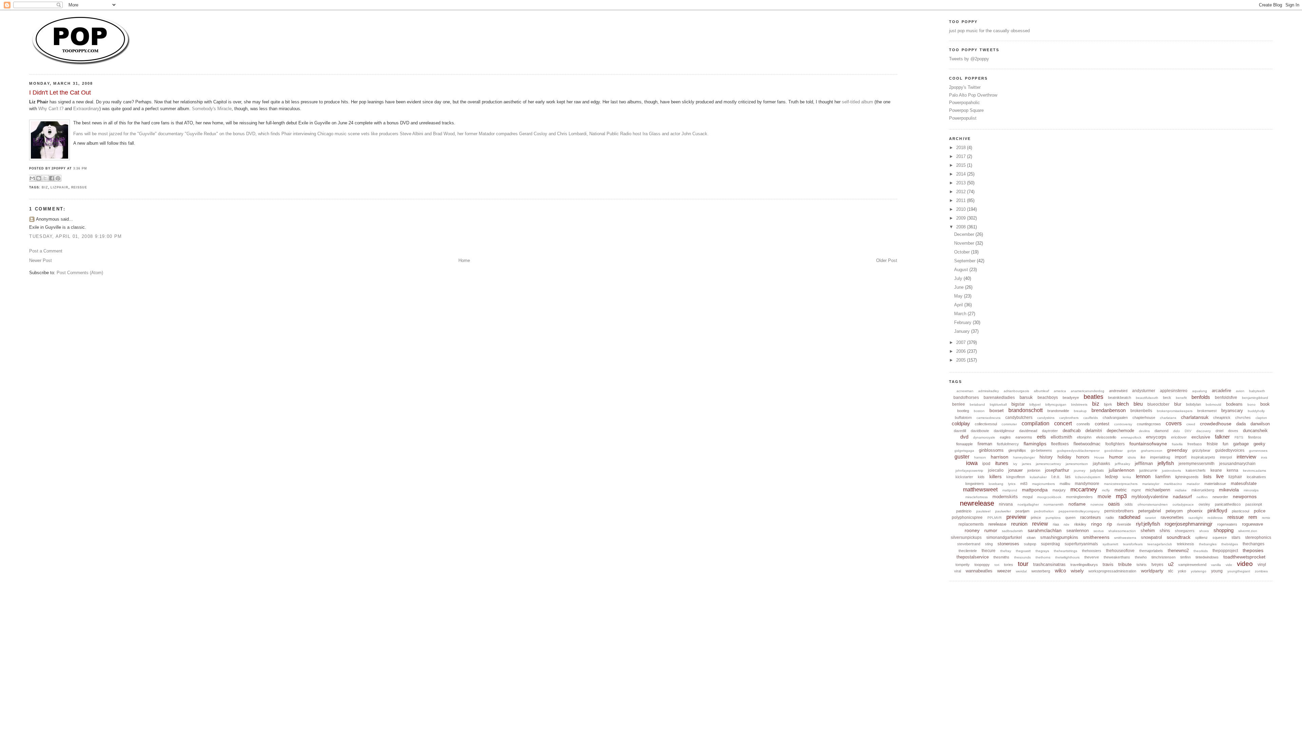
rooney (972, 530)
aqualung (1199, 391)
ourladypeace (1183, 504)
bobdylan (1193, 404)
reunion (1019, 524)
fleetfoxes (1060, 444)
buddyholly (1256, 411)
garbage (1241, 443)
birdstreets (1079, 404)
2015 (961, 165)
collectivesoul (986, 424)
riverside (1124, 524)
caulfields (1090, 418)
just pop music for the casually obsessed (989, 30)
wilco (1060, 570)
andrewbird (1118, 391)
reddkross (1215, 518)
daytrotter (1050, 431)
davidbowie (980, 431)
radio (1110, 517)
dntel (1219, 431)
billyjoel (1035, 404)
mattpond (1009, 490)
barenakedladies (999, 397)
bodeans (1234, 404)
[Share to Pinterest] (58, 178)
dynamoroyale (984, 437)
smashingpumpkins (1059, 537)
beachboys (1048, 397)
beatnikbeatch (1119, 397)
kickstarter (964, 477)
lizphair (59, 187)
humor (1116, 457)
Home (464, 260)
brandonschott (1025, 410)
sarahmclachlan (1045, 530)
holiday (1064, 457)
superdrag (1050, 544)
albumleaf (1041, 391)
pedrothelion (1044, 511)
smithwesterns (1125, 538)
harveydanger (1024, 457)
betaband (977, 404)
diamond (1161, 431)
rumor (990, 530)
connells (1083, 424)
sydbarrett (1110, 544)
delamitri (1093, 430)
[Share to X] (45, 178)
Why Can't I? (50, 108)
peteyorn (1174, 510)
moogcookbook (1049, 497)
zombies (1261, 571)
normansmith (1054, 504)
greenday (1177, 450)
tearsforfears (1133, 544)
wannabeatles (979, 570)
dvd (964, 437)
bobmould (1213, 404)
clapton (1261, 418)
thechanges (1253, 544)
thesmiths (1001, 557)
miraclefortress (976, 497)
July (959, 278)
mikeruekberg (1202, 490)
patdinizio (963, 511)
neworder (1220, 497)
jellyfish (1166, 463)
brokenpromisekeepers (1174, 411)
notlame (1077, 504)
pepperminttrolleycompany (1079, 511)
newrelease (977, 503)
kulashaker (1038, 477)
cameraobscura (988, 418)
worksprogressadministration (1112, 571)
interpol (1226, 457)
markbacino (1173, 484)
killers (995, 476)
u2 (1170, 564)
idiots (1132, 457)
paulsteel (983, 511)
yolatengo (1198, 571)
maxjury (1059, 490)
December (964, 234)
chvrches (1243, 417)
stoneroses (1008, 543)
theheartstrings (1065, 551)
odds (1129, 504)
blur (1177, 404)
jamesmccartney (1048, 464)
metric (1120, 489)
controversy (1123, 424)
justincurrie (1148, 470)
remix (1266, 518)
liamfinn (1162, 476)
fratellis (1177, 444)
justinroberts (1171, 470)
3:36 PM (80, 168)
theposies (1253, 550)
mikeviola (1229, 489)
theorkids (1201, 551)
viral (957, 571)
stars (1235, 537)
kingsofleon (1015, 477)
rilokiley (1080, 524)
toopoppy (982, 565)
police (1259, 510)
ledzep (1111, 476)
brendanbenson (1108, 410)
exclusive (1200, 437)
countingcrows (1149, 424)
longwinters (974, 484)
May (959, 296)
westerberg (1040, 571)
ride (1066, 524)
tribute (1125, 564)
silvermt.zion (1247, 531)
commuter (1009, 424)
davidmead (1028, 431)
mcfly (1106, 490)
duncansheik (1255, 430)
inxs (1264, 457)
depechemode (1120, 430)
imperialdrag (1160, 457)
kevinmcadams (1254, 470)
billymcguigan (1055, 404)
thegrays (1042, 551)
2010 (961, 209)
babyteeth (1257, 391)
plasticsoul (1240, 511)
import (1180, 457)
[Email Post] (63, 178)
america (1060, 391)
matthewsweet (980, 489)
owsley (1204, 504)
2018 (961, 147)
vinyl (1262, 564)
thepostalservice (972, 557)
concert (1063, 423)
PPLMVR (994, 518)
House (1099, 457)
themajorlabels (1151, 551)
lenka (1127, 477)
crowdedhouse (1215, 423)
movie (1104, 496)
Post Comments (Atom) (80, 272)
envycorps (1156, 437)
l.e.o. (1055, 476)
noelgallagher (1028, 504)
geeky (1259, 443)
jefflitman (1144, 463)
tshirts (1142, 565)
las (1067, 476)
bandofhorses (966, 397)
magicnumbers (1043, 484)
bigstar (1018, 404)
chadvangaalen (1115, 417)
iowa (972, 463)
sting (989, 544)
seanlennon (1077, 530)
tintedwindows (1207, 557)
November (964, 243)
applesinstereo (1173, 390)
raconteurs (1090, 517)
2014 (961, 174)
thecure (988, 550)
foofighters (1115, 444)
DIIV (1188, 431)
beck (1167, 397)
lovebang (996, 484)
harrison (999, 457)
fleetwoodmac (1087, 443)
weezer (1004, 570)
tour (1023, 564)
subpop (1030, 544)
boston (979, 411)
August (961, 269)
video (1245, 563)
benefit (1181, 398)
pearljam (1022, 511)
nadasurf (1182, 496)
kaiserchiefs (1196, 470)
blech (1123, 404)
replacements (971, 524)
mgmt (1136, 490)
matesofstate (1244, 483)
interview (1246, 457)
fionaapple (964, 444)
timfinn (1185, 557)
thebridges (1229, 544)
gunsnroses (1258, 450)
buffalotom (963, 417)
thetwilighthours (1067, 557)
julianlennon (1122, 470)
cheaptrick (1221, 417)
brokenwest (1207, 411)
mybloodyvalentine (1149, 496)
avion (1240, 391)
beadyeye (1071, 397)
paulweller (1003, 511)
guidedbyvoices (1229, 450)
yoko (1182, 571)
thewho (1141, 557)
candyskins (1045, 418)
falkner (1222, 437)
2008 (961, 226)
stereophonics (1258, 537)
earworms (1023, 437)
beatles (1093, 396)
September (965, 260)
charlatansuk (1194, 417)
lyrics (1011, 484)
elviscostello (1106, 437)
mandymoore (1087, 483)
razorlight (1195, 518)
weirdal (1021, 571)
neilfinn (1202, 497)
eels (1041, 437)
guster (961, 457)
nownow (1096, 504)
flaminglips (1035, 443)
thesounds (1022, 557)
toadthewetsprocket (1244, 557)
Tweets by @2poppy (969, 58)
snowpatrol (1151, 537)
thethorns (1042, 557)
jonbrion (1033, 470)
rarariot (1150, 518)
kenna (1232, 470)
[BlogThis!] (38, 178)
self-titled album (857, 101)
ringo (1096, 524)
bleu (1138, 404)
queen (1070, 517)
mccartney (1083, 489)
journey (1079, 470)
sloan (1031, 537)
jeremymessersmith (1197, 463)
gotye (1131, 450)
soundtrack (1178, 537)
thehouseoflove (1120, 550)
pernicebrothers (1118, 511)
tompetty (962, 565)
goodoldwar (1113, 450)
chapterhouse (1143, 417)
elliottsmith (1061, 437)
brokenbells (1141, 410)
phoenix (1195, 510)
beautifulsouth (1147, 398)
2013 (961, 182)
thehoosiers (1091, 551)
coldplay (961, 423)
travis (1108, 564)
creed (1190, 424)
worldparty (1152, 570)
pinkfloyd (1217, 510)
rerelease (997, 524)
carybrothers (1069, 418)
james (1026, 464)
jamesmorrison (1077, 464)
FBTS (1239, 437)
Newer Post (40, 260)
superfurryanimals (1081, 544)
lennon (1143, 476)
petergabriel (1149, 510)
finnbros (1254, 437)
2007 (961, 342)
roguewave (1252, 524)
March (961, 313)
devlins (1144, 431)
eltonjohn (1084, 437)
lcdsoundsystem (1087, 477)
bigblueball (998, 404)
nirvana (1006, 504)
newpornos (1245, 496)
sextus (1098, 531)
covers (1174, 423)
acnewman (964, 391)
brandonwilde (1058, 411)
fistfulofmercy (1008, 444)
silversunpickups (966, 537)
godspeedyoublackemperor (1078, 450)
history (1046, 457)
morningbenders (1079, 497)
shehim (1148, 530)
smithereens (1096, 537)
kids (981, 477)
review (1040, 524)
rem (1252, 517)
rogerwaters (1227, 524)
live (1220, 476)
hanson (980, 457)
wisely (1077, 570)
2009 (961, 218)
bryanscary (1232, 410)
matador (1193, 484)
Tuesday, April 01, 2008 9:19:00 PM (75, 236)
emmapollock (1131, 437)
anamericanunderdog (1087, 391)
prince (1036, 517)
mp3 (1121, 496)
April (959, 304)
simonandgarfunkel (1004, 537)
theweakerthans (1117, 557)
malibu (1065, 484)
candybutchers (1018, 417)
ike (1143, 457)
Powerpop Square (966, 110)
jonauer (1015, 470)
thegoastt (1023, 551)
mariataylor (1150, 484)
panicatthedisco (1228, 504)
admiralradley (988, 391)
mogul (1027, 497)
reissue (79, 187)
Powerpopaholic (964, 102)
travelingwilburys (1084, 565)
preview (1016, 517)
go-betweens (1041, 450)
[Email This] (32, 178)
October (962, 252)
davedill (960, 431)
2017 (961, 156)
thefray (1005, 551)
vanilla (1216, 565)
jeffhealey (1122, 464)
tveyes (1157, 564)
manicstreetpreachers (1121, 484)
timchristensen (1163, 557)
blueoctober (1158, 404)
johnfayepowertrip (969, 470)
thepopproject (1225, 550)
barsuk (1026, 397)
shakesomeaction (1122, 531)
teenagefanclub (1159, 544)
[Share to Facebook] (51, 178)
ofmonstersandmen (1153, 504)
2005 (961, 360)
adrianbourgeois (1016, 391)
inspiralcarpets (1203, 457)
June (959, 287)
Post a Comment (45, 250)
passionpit (1253, 504)
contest (1102, 423)
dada (1241, 423)
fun (1225, 444)
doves (1233, 431)
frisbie (1212, 444)
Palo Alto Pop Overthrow (973, 95)
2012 (961, 191)
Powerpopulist (962, 118)
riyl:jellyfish (1148, 524)
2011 (961, 200)
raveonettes (1172, 517)
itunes (1001, 463)
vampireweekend (1192, 565)
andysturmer (1143, 390)
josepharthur (1057, 470)
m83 (1023, 484)
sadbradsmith (1012, 531)
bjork (1108, 404)
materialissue (1215, 484)
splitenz (1201, 537)
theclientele (968, 551)
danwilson (1260, 423)
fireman (985, 443)
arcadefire (1221, 390)
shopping (1224, 530)
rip (1109, 524)
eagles (1005, 437)
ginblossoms (991, 450)
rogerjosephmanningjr (1188, 524)
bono (1251, 404)
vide (1229, 565)
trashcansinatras (1049, 564)
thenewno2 (1178, 550)
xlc (1170, 571)
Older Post (886, 260)
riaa (1056, 524)
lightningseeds (1187, 477)
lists (1207, 476)
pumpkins (1053, 518)
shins (1165, 530)
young (1217, 571)
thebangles (1208, 544)
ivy (1015, 464)
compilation (1035, 423)
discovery (1203, 431)
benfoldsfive (1226, 397)
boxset (996, 410)
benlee (958, 404)
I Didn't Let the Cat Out (60, 92)
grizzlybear (1201, 450)
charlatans (1168, 418)
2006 (961, 351)
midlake (1181, 490)
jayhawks (1101, 463)
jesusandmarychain (1237, 463)
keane (1216, 470)
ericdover (1179, 437)
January (962, 331)
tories (1008, 565)
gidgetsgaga (964, 450)
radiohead (1129, 517)
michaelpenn (1157, 489)
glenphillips (1017, 450)
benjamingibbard (1255, 398)
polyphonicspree (967, 517)
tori (996, 565)
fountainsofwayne (1148, 443)
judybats (1097, 470)
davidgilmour (1004, 431)
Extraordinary (86, 108)
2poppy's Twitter (965, 87)
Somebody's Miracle (212, 108)
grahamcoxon (1151, 450)
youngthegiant (1238, 571)
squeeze (1219, 537)
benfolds (1200, 397)
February (963, 322)
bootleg (963, 411)
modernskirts (1005, 496)
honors (1082, 457)
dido (1176, 431)
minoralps (1251, 490)
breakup (1080, 411)
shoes (1204, 531)
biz (45, 187)
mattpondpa (1035, 489)
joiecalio (996, 470)
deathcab (1072, 430)
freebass (1194, 444)
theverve (1091, 557)
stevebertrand (968, 544)
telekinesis (1185, 544)
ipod (986, 463)
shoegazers (1185, 531)
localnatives (1256, 477)
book (1265, 404)
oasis (1114, 504)
